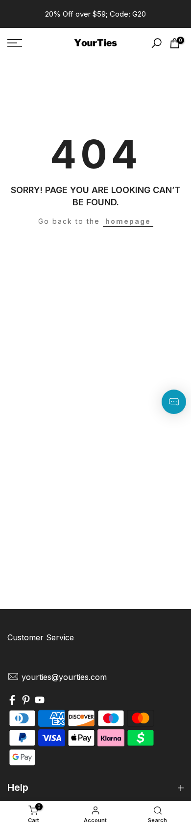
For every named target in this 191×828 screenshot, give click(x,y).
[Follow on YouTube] (40, 701)
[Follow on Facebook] (12, 701)
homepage (128, 221)
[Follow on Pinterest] (26, 701)
